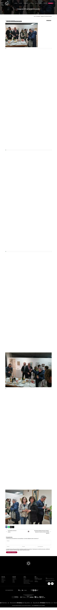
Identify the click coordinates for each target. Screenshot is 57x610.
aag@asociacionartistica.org (50, 578)
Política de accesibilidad (27, 583)
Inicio (35, 16)
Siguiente (41, 532)
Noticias (14, 582)
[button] (11, 527)
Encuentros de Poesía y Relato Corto (16, 21)
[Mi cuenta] (54, 3)
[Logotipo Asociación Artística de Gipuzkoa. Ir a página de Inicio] (5, 3)
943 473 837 (36, 581)
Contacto (2, 582)
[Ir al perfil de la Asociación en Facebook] (49, 583)
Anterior (12, 531)
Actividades (38, 16)
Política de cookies (26, 582)
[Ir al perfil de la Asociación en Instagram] (52, 583)
